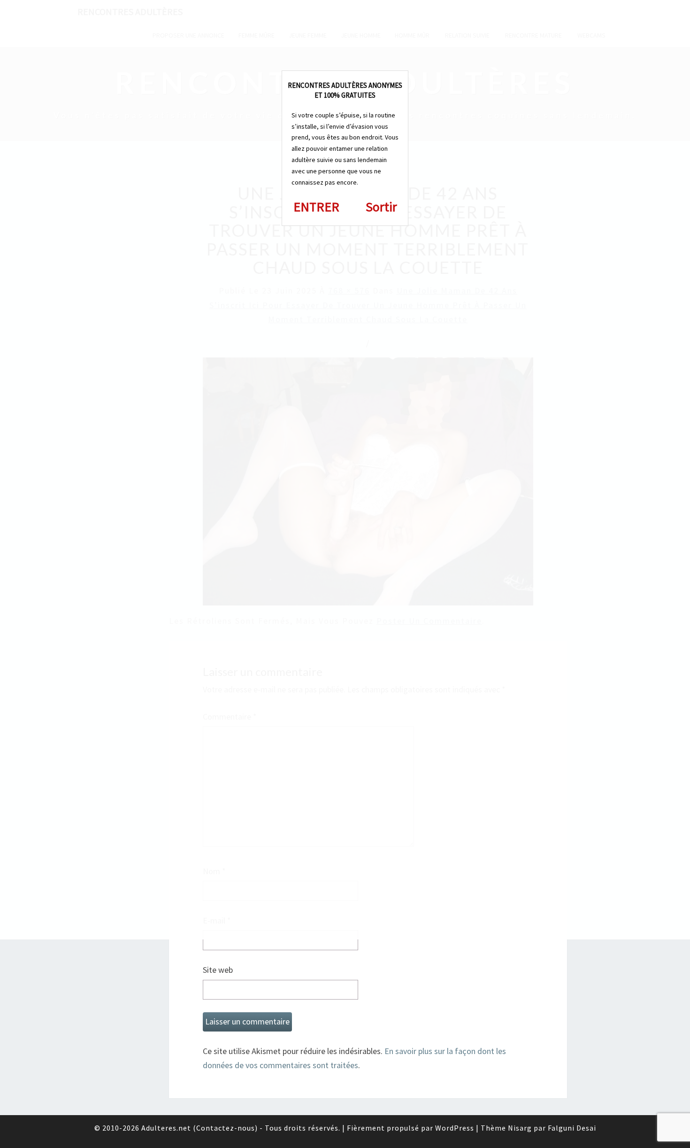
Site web (218, 969)
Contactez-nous (225, 1127)
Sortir (381, 206)
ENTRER (316, 206)
